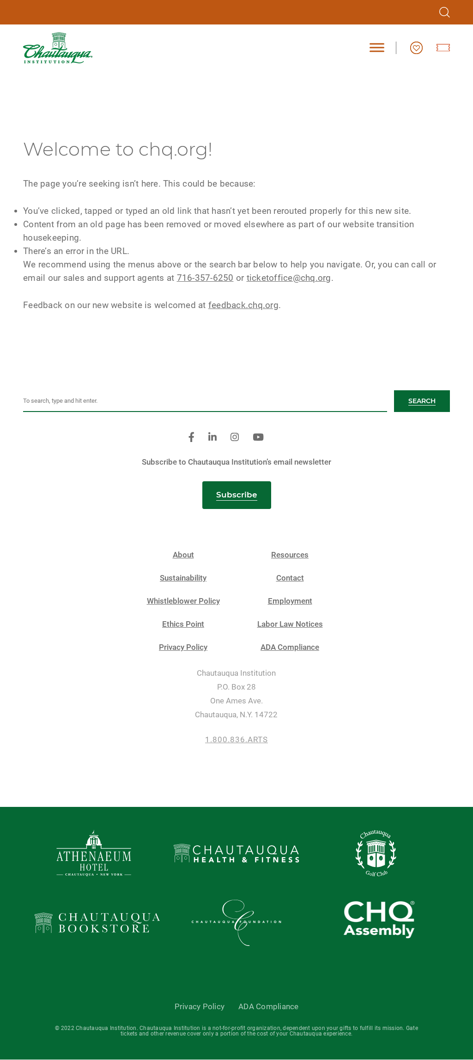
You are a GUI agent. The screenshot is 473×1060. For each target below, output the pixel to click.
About (183, 555)
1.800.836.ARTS (236, 739)
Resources (290, 555)
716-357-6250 (205, 278)
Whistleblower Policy (183, 601)
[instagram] (234, 437)
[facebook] (191, 437)
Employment (290, 601)
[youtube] (258, 437)
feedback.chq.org (243, 305)
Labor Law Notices (290, 624)
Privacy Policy (183, 647)
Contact (290, 578)
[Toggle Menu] (377, 47)
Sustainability (183, 578)
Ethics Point (183, 624)
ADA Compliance (290, 647)
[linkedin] (212, 437)
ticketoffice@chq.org (289, 278)
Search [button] (422, 401)
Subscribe (236, 494)
